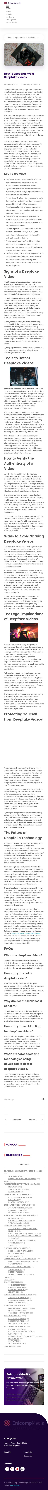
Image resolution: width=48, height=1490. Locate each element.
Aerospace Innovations (18, 1298)
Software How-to (16, 1343)
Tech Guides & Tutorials (14, 1326)
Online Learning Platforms (20, 1221)
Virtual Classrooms (17, 1223)
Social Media (13, 1339)
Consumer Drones (16, 1210)
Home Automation (16, 1287)
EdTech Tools (14, 1218)
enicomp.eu (15, 1485)
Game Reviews (14, 1264)
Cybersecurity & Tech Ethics (30, 85)
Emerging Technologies (14, 1226)
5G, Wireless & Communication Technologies (23, 1171)
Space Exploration (16, 1302)
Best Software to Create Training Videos (26, 933)
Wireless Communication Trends (22, 1179)
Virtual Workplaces (17, 1189)
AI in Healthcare (15, 1270)
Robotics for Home (16, 1290)
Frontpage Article (12, 1256)
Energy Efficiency (16, 1311)
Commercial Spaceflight (19, 1300)
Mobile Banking (15, 1253)
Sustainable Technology (15, 1305)
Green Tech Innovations (18, 1313)
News (6, 1277)
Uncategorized (10, 1346)
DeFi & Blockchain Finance (19, 1251)
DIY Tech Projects (16, 1329)
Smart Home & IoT (11, 1282)
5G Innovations (15, 1176)
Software (12, 1341)
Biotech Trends (15, 1272)
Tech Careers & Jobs (12, 1316)
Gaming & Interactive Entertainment (20, 1259)
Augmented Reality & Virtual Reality (20, 1184)
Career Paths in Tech (17, 1319)
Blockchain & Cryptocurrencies (22, 1233)
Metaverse (12, 1187)
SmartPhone (13, 1292)
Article (7, 1181)
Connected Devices (16, 1285)
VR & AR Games (14, 1192)
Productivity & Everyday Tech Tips (23, 1336)
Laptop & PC (13, 1334)
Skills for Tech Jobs (17, 1323)
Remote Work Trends (17, 1321)
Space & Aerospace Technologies (18, 1295)
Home (10, 37)
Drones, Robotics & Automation (17, 1205)
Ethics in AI (13, 1200)
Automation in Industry (18, 1208)
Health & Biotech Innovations (17, 1267)
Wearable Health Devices (19, 1274)
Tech (10, 1245)
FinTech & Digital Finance (15, 1248)
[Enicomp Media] (12, 3)
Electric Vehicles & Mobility (20, 1308)
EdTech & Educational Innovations (19, 1215)
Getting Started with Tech (20, 1331)
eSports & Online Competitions (21, 1261)
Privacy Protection (17, 1202)
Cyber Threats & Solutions (20, 1197)
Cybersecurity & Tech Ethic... (25, 37)
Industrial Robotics (17, 1212)
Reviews (7, 1280)
